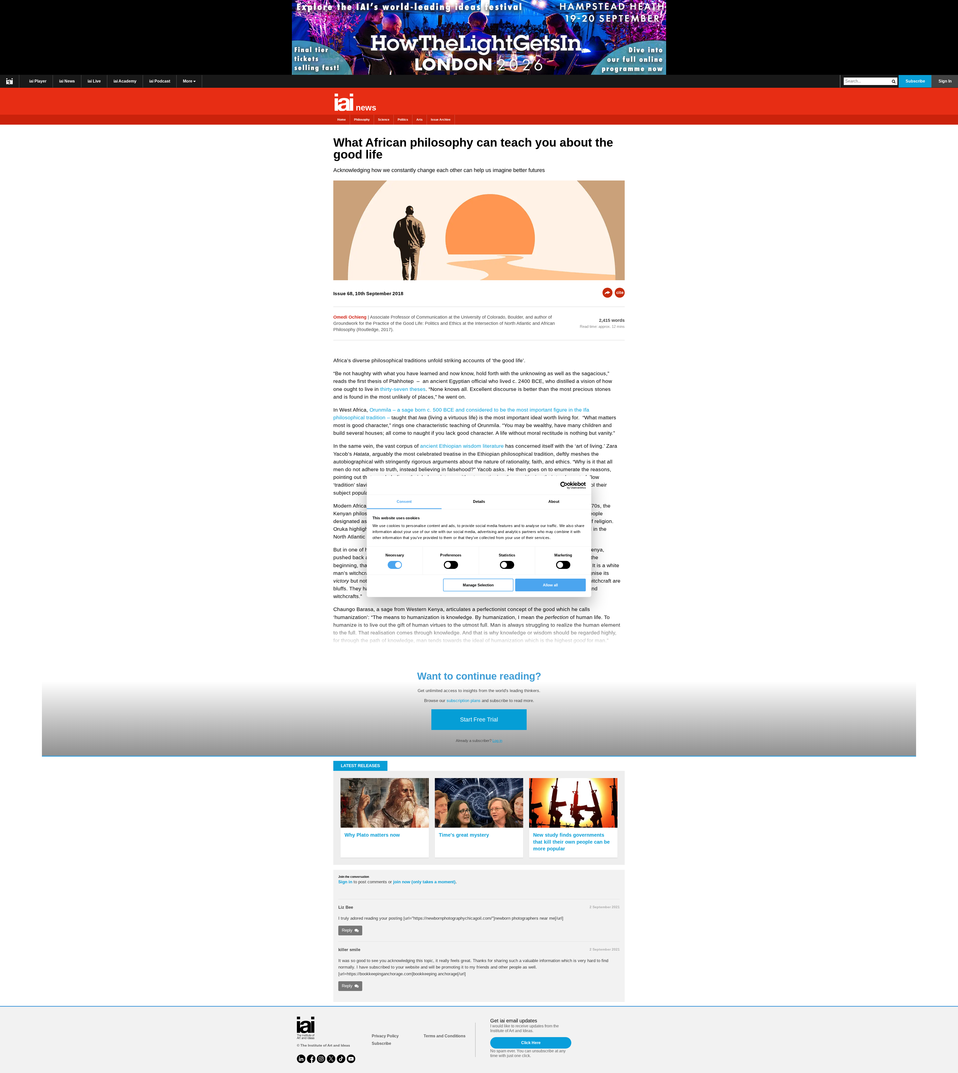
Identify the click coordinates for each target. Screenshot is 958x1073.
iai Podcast (159, 81)
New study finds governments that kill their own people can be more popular (571, 841)
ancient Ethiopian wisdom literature (462, 446)
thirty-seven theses (403, 389)
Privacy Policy (385, 1036)
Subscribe (915, 81)
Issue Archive (441, 119)
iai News (67, 81)
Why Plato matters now (372, 835)
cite (619, 292)
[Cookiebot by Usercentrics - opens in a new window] (564, 485)
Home (341, 119)
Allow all (550, 585)
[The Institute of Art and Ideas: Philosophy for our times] (9, 81)
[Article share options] (607, 293)
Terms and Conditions (445, 1036)
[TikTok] (341, 1059)
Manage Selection (478, 585)
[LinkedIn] (301, 1059)
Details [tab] (479, 501)
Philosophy (362, 119)
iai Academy (125, 81)
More (188, 81)
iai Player (37, 81)
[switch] (451, 565)
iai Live (94, 81)
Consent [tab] (404, 501)
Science (383, 119)
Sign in (345, 882)
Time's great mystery (464, 835)
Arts (419, 119)
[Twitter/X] (331, 1059)
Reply (347, 930)
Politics (403, 119)
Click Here (531, 1043)
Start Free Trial (479, 719)
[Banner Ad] (479, 37)
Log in (497, 740)
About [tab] (553, 501)
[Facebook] (311, 1059)
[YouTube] (351, 1059)
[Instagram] (321, 1059)
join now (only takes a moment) (424, 882)
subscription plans (463, 700)
